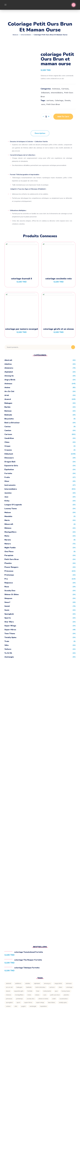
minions (7, 528)
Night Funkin (10, 547)
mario (7, 520)
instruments (10, 485)
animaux (69, 983)
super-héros (10, 629)
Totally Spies (10, 637)
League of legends (13, 504)
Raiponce (8, 583)
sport (18, 1002)
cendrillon (9, 438)
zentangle (33, 1006)
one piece (8, 551)
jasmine (8, 493)
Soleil (7, 606)
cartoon (49, 100)
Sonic (6, 610)
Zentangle (9, 657)
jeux (6, 497)
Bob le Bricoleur (12, 422)
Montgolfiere (10, 532)
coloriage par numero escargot (21, 329)
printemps (9, 575)
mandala (8, 516)
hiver (6, 481)
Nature (7, 544)
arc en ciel (9, 391)
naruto (7, 540)
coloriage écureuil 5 (21, 278)
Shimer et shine (11, 594)
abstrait (8, 983)
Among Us (9, 376)
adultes (8, 364)
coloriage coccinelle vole (58, 278)
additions (18, 983)
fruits (7, 477)
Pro (6, 579)
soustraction (64, 999)
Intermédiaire (26, 35)
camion (7, 430)
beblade (8, 415)
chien (6, 442)
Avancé (7, 399)
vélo (16, 1006)
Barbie (7, 407)
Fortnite (8, 473)
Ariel (6, 395)
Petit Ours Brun (53, 104)
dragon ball (9, 462)
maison (7, 512)
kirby (6, 501)
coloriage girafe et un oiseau (58, 329)
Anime (7, 387)
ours (43, 104)
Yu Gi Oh (8, 653)
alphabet (8, 372)
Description (40, 133)
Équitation (9, 469)
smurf (7, 602)
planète (8, 563)
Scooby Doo (9, 590)
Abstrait (8, 360)
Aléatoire (8, 368)
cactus (7, 426)
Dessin (67, 100)
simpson (8, 598)
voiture (8, 1006)
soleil (54, 999)
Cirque (7, 446)
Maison (15, 35)
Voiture (7, 649)
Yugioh (23, 1006)
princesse (8, 571)
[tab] (40, 133)
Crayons (8, 450)
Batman (8, 411)
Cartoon (65, 89)
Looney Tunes (10, 508)
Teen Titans (9, 633)
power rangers (11, 567)
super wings (10, 626)
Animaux (56, 89)
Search (73, 347)
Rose (6, 586)
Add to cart (63, 116)
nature (37, 995)
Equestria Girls (11, 465)
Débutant (45, 92)
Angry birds (9, 380)
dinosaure (9, 458)
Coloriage (59, 100)
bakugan (8, 403)
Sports (7, 618)
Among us (47, 983)
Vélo (6, 645)
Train (6, 641)
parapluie (8, 555)
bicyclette (9, 419)
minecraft (8, 524)
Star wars (9, 622)
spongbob (9, 614)
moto (6, 536)
